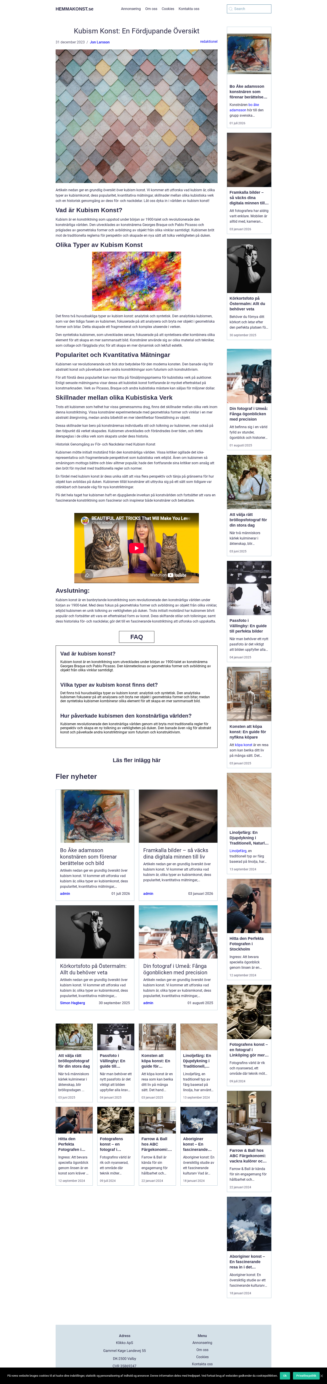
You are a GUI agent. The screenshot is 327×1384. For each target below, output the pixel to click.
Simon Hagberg (72, 1003)
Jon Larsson (100, 42)
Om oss (151, 9)
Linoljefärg (238, 851)
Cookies (168, 9)
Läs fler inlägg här (137, 760)
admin (65, 893)
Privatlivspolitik (306, 1375)
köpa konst (243, 745)
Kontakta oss (189, 9)
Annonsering (131, 9)
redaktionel (209, 41)
